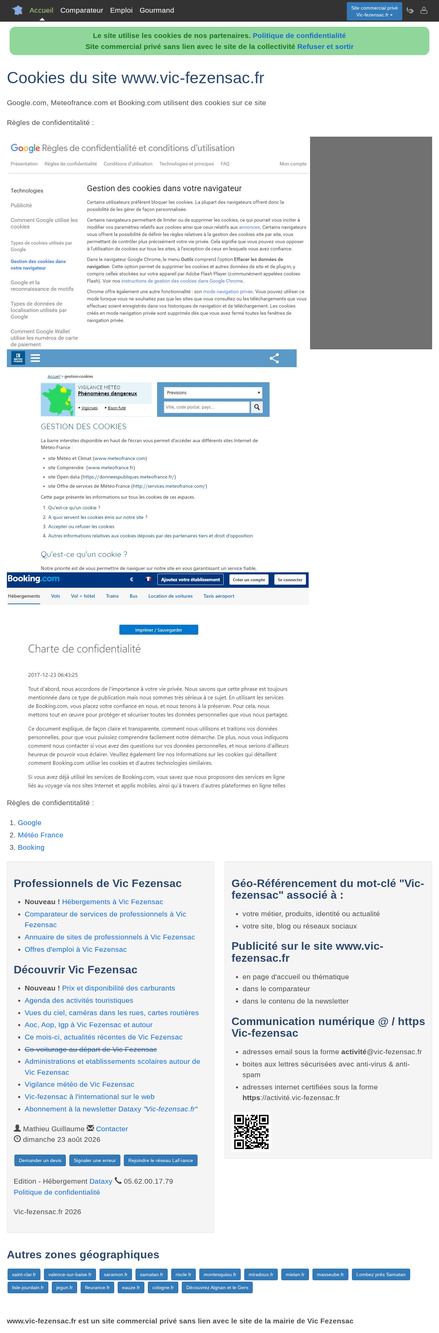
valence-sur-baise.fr (70, 1274)
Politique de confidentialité (299, 35)
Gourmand (157, 10)
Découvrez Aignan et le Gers (217, 1287)
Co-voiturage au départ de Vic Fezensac (91, 1049)
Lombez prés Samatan (381, 1274)
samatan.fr (151, 1274)
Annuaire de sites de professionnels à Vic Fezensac (110, 937)
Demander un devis (40, 1160)
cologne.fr (163, 1287)
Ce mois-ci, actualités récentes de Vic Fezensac (104, 1037)
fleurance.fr (97, 1287)
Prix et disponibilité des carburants (118, 988)
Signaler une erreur (95, 1160)
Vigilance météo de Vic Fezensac (79, 1084)
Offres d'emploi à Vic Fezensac (76, 949)
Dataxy (101, 1181)
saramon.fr (116, 1274)
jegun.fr (64, 1287)
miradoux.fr (261, 1274)
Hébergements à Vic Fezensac (112, 902)
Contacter (112, 1129)
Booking (31, 847)
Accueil (41, 10)
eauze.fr (131, 1287)
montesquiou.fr (220, 1274)
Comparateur (81, 10)
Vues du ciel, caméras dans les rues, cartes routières (112, 1013)
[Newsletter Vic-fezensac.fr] (410, 10)
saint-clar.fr (24, 1274)
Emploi (121, 10)
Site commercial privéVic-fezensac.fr (374, 11)
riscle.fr (183, 1274)
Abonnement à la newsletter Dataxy (111, 1109)
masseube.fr (330, 1274)
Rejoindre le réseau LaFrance (160, 1160)
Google (29, 822)
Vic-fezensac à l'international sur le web (90, 1096)
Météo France (40, 835)
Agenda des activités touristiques (79, 1000)
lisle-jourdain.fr (28, 1287)
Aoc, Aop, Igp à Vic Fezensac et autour (89, 1025)
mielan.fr (295, 1274)
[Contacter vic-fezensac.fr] (423, 10)
